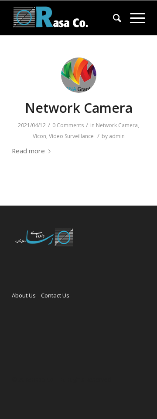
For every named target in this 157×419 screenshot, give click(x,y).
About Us (24, 295)
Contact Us (55, 295)
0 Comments (68, 125)
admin (117, 136)
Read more (28, 150)
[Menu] (133, 17)
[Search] (112, 17)
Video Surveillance (71, 136)
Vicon (39, 136)
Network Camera (79, 108)
